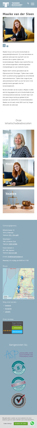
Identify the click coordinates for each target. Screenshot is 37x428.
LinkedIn (7, 312)
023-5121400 (13, 253)
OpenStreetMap (23, 298)
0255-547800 (13, 244)
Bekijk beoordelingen (17, 331)
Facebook (8, 305)
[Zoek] (27, 4)
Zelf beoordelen (17, 327)
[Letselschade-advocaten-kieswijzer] (18, 384)
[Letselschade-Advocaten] (18, 368)
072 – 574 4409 (13, 235)
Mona (9, 134)
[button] (22, 278)
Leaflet (16, 298)
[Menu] (31, 4)
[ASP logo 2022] (18, 354)
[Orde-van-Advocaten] (18, 400)
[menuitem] (27, 4)
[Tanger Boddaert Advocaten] (15, 4)
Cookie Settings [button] (8, 423)
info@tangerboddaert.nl (15, 257)
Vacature (11, 193)
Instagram (8, 309)
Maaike (10, 163)
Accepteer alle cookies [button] (21, 423)
